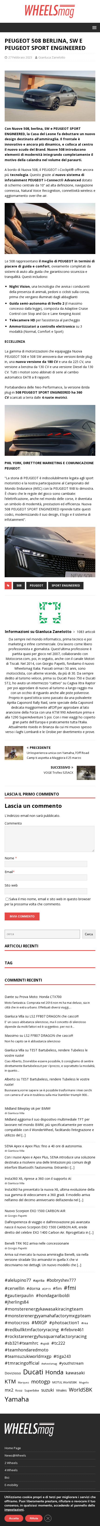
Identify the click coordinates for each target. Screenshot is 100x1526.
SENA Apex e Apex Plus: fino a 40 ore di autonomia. (43, 1146)
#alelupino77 (18, 1280)
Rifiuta (34, 1518)
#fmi (70, 1287)
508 (19, 585)
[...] (23, 1135)
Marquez (23, 1382)
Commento (13, 823)
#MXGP (39, 1323)
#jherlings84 (17, 1302)
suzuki (47, 1390)
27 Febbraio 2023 (20, 57)
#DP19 (46, 1289)
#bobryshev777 (61, 1280)
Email (9, 872)
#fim (57, 1288)
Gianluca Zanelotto (51, 57)
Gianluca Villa (14, 1016)
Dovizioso (13, 1373)
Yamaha (17, 1399)
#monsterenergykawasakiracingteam (44, 1309)
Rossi (18, 1390)
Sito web (11, 885)
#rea (84, 1323)
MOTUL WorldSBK (64, 1382)
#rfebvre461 (72, 1329)
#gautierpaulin (19, 1295)
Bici (7, 1477)
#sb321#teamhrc (21, 1343)
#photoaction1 (64, 1322)
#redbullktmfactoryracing (32, 1330)
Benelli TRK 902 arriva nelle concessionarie (37, 1243)
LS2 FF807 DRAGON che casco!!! (54, 1016)
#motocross (17, 1322)
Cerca (89, 934)
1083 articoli (86, 631)
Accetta (14, 1518)
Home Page (13, 1448)
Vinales (61, 1390)
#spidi (44, 1343)
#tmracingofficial (22, 1363)
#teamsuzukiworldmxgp (28, 1356)
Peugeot (36, 585)
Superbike (31, 1390)
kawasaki (75, 1373)
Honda (54, 1372)
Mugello (84, 1382)
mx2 (9, 1390)
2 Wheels (11, 1463)
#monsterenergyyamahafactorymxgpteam (48, 1315)
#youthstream (71, 1363)
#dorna (33, 1288)
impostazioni (14, 1510)
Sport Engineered (66, 585)
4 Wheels (11, 1470)
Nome (10, 858)
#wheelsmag (49, 1363)
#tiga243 (62, 1356)
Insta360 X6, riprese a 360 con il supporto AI (38, 1178)
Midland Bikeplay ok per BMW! (27, 1108)
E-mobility (11, 1485)
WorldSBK (80, 1389)
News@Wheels (15, 1455)
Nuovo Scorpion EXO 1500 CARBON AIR (35, 1211)
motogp (40, 1381)
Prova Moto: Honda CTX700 (40, 997)
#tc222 (58, 1343)
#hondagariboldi (53, 1295)
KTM (10, 1381)
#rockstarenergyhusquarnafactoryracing (46, 1336)
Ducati (33, 1371)
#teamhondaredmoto (26, 1350)
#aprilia (38, 1280)
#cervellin (14, 1288)
